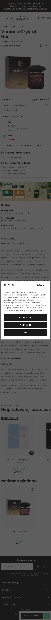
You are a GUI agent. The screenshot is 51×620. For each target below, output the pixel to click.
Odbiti (25, 332)
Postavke (25, 325)
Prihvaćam (25, 317)
